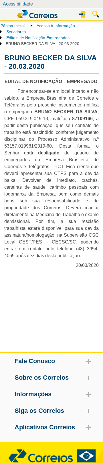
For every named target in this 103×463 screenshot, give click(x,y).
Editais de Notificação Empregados (38, 37)
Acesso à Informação (56, 25)
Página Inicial (13, 25)
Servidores (16, 31)
